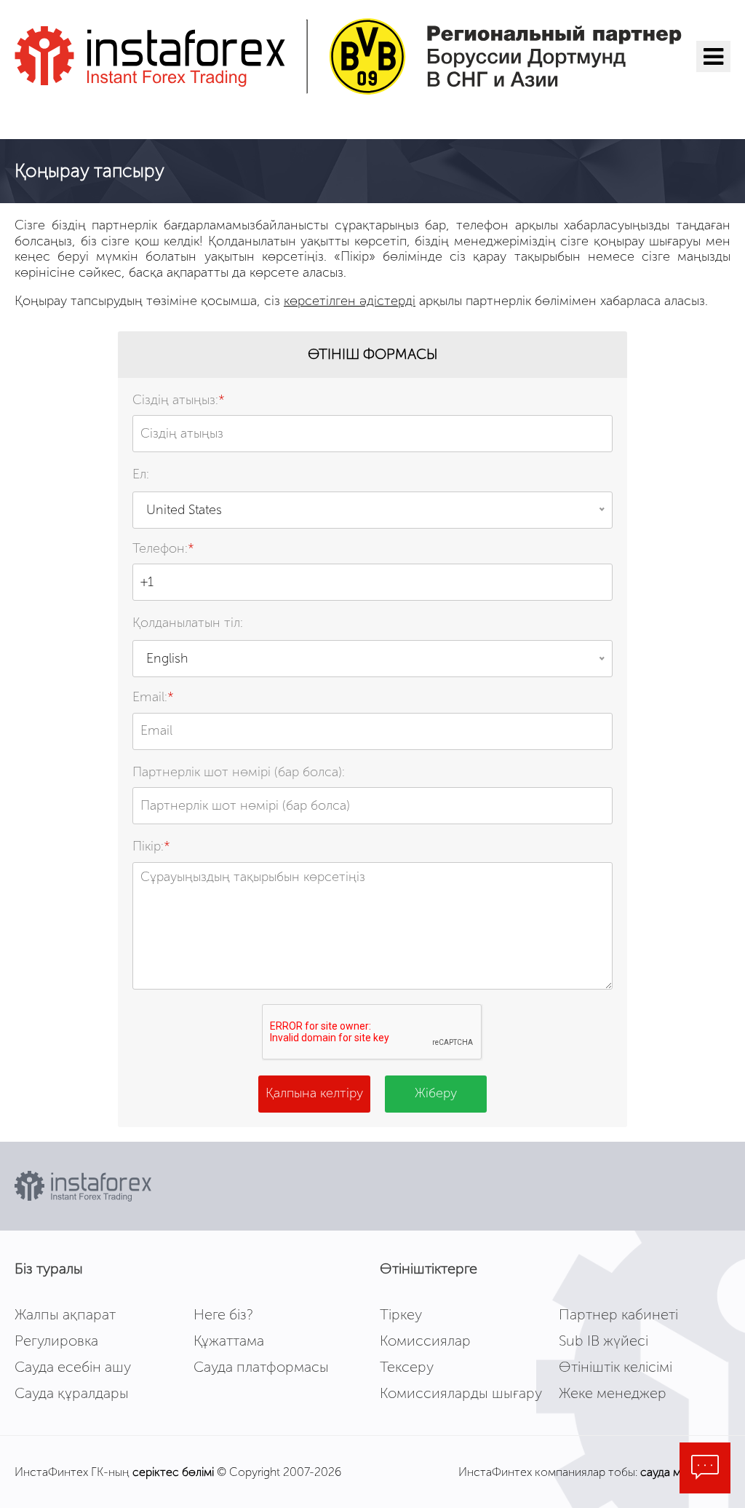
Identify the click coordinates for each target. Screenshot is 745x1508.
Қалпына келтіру (314, 1093)
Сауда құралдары (72, 1393)
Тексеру (407, 1366)
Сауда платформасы (261, 1366)
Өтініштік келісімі (615, 1366)
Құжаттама (229, 1340)
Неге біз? (223, 1314)
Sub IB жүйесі (603, 1340)
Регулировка (56, 1340)
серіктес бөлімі (173, 1472)
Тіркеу (401, 1314)
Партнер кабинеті (618, 1314)
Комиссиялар (425, 1340)
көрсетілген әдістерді (349, 301)
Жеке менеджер (612, 1393)
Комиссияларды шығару (461, 1393)
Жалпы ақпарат (65, 1314)
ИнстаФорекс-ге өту (105, 116)
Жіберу (436, 1093)
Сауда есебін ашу (73, 1366)
